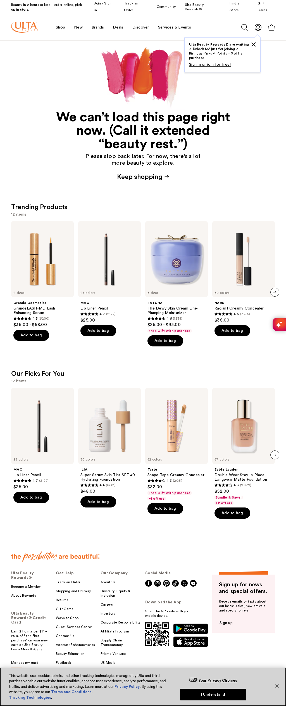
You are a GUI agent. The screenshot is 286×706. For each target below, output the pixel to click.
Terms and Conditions (71, 692)
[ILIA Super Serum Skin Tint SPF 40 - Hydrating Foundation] (109, 441)
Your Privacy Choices (218, 680)
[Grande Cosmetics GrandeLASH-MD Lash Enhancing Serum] (42, 274)
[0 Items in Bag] (271, 27)
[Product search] (244, 27)
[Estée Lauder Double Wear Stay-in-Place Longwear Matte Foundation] (243, 446)
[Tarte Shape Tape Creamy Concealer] (176, 444)
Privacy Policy (127, 686)
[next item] (274, 292)
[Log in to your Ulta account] (258, 27)
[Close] (277, 686)
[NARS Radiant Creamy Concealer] (243, 272)
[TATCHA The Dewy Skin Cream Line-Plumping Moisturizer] (176, 277)
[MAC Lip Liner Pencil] (109, 272)
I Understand (213, 694)
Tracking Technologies (30, 697)
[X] (253, 44)
